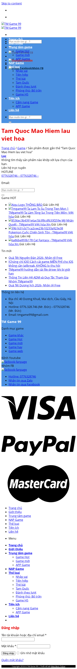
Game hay (15, 347)
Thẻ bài (21, 79)
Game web (16, 351)
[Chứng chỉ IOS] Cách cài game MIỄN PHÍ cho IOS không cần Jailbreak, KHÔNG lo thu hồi (41, 264)
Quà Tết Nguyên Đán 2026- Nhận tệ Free (35, 258)
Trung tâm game (20, 47)
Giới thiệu (16, 43)
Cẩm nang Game (27, 102)
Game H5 (22, 94)
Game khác (16, 335)
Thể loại (14, 67)
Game (21, 148)
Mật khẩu (8, 646)
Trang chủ (16, 39)
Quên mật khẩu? (12, 660)
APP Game (23, 59)
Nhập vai (22, 71)
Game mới (23, 55)
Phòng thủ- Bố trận (29, 90)
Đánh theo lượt (26, 86)
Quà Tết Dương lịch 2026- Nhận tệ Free (34, 285)
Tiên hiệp (22, 75)
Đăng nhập (8, 653)
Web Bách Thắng (58, 666)
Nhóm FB (37, 68)
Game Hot (23, 51)
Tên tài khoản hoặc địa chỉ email (24, 635)
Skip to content (11, 3)
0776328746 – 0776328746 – (20, 176)
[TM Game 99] (11, 26)
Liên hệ (14, 110)
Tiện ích (14, 98)
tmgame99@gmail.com (27, 183)
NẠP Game (16, 63)
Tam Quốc (22, 83)
